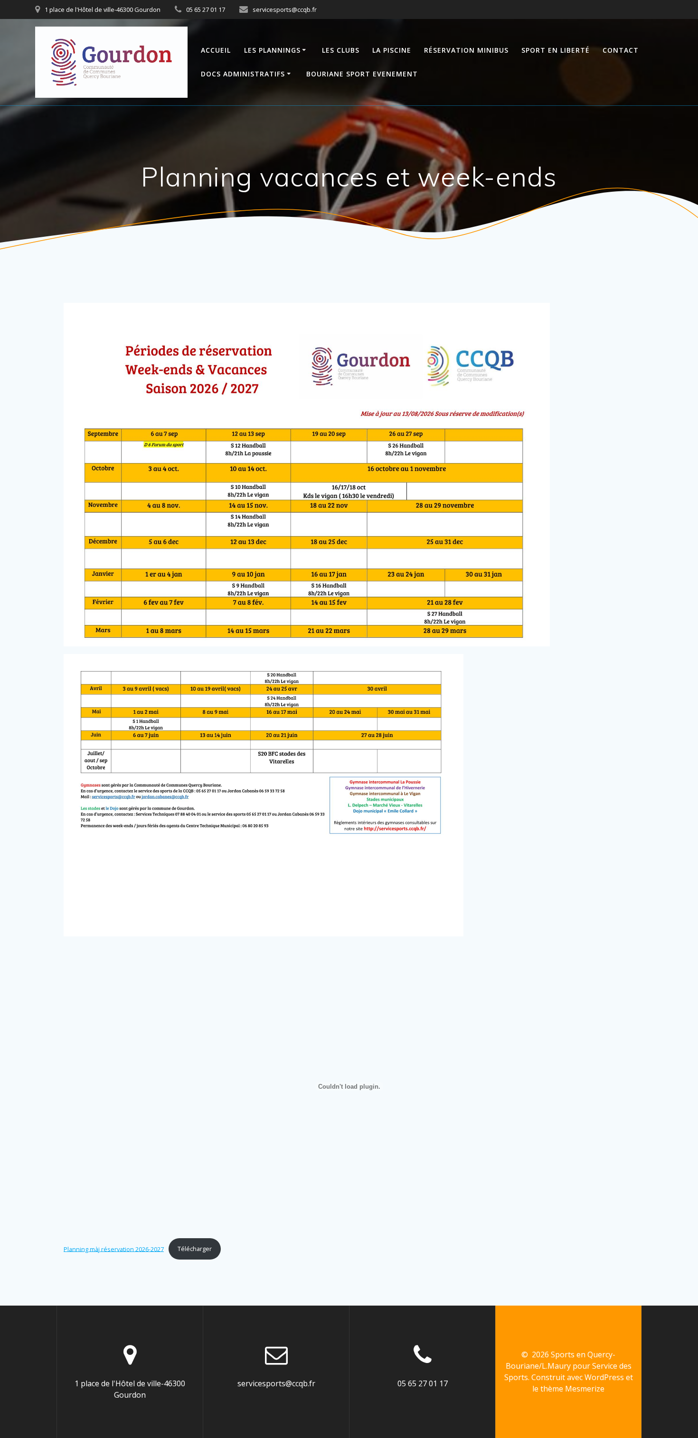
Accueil (216, 50)
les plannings (272, 50)
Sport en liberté (555, 50)
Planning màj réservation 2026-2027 (114, 1248)
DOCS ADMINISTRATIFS (243, 73)
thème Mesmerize (572, 1388)
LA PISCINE (391, 50)
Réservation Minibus (466, 50)
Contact (621, 50)
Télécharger (195, 1248)
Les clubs (340, 50)
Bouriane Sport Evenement (362, 73)
